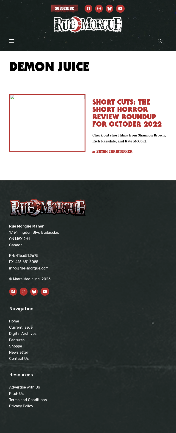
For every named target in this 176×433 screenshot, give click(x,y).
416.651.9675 (27, 255)
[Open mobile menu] (11, 41)
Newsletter (18, 352)
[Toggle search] (160, 41)
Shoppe (15, 346)
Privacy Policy (21, 406)
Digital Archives (22, 333)
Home (14, 321)
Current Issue (21, 327)
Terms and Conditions (28, 400)
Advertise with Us (24, 387)
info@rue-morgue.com (29, 268)
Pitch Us (16, 393)
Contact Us (19, 358)
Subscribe (64, 8)
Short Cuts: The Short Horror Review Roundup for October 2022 (127, 112)
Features (17, 340)
